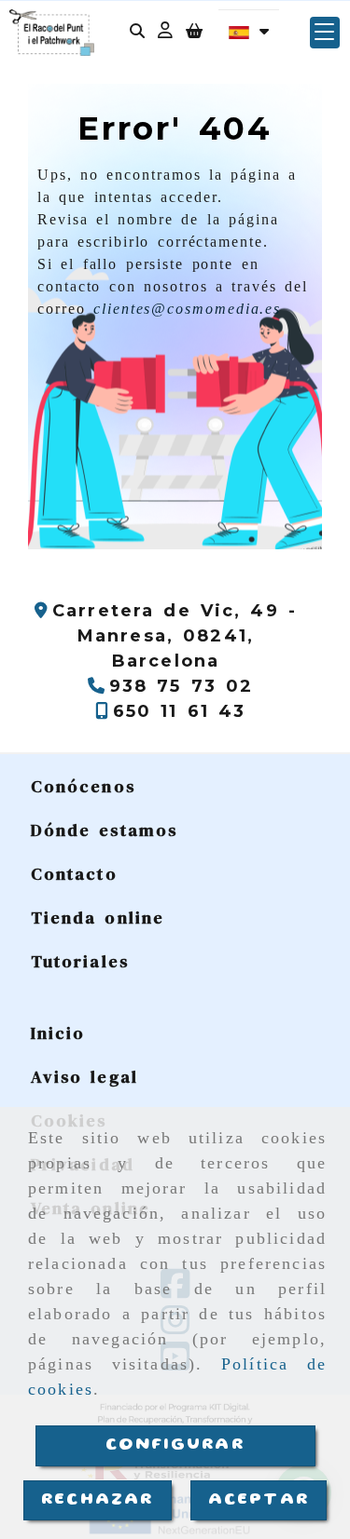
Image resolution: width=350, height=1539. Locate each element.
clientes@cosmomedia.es (187, 309)
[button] (165, 33)
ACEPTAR (258, 1499)
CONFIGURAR (175, 1445)
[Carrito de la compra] (194, 33)
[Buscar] (137, 33)
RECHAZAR (97, 1499)
